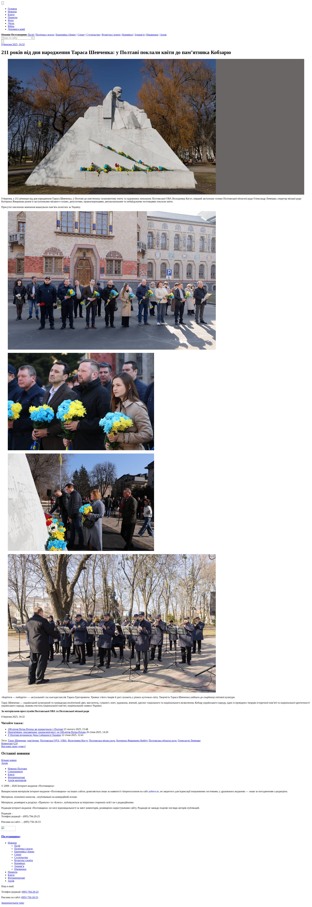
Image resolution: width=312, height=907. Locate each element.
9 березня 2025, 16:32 (13, 44)
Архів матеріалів (17, 780)
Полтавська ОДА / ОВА (53, 740)
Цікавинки (152, 34)
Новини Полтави (17, 768)
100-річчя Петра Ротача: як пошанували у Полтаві (35, 729)
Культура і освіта (111, 34)
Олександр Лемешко (189, 740)
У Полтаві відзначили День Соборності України (34, 735)
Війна (11, 26)
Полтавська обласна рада (162, 740)
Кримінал (127, 34)
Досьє (11, 23)
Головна (12, 8)
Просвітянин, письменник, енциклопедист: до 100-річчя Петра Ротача (47, 732)
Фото (11, 20)
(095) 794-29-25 (30, 891)
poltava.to (154, 791)
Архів (163, 34)
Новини (12, 11)
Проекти (12, 17)
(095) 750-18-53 (29, 897)
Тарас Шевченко (17, 740)
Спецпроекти (15, 771)
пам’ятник (33, 740)
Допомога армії (16, 29)
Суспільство (93, 34)
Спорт (81, 34)
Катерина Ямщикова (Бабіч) (131, 740)
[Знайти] (33, 38)
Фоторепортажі (16, 777)
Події (31, 34)
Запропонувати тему (12, 902)
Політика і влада (45, 34)
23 (15, 743)
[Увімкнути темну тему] (2, 3)
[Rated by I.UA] (8, 830)
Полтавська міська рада (102, 740)
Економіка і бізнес (66, 34)
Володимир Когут (78, 740)
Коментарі (7, 743)
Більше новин (9, 760)
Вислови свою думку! (13, 746)
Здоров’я (139, 34)
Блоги (11, 14)
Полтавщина (10, 836)
